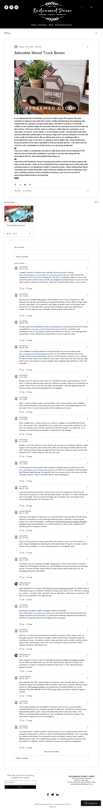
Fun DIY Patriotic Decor (16, 225)
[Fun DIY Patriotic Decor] (18, 214)
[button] (91, 7)
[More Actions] (87, 268)
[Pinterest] (11, 7)
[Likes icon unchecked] (20, 288)
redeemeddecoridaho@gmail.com (81, 784)
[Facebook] (6, 7)
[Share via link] (30, 185)
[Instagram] (16, 7)
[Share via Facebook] (15, 185)
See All (96, 202)
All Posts (7, 33)
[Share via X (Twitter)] (20, 185)
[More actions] (87, 47)
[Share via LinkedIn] (25, 185)
